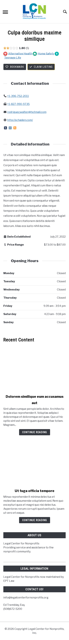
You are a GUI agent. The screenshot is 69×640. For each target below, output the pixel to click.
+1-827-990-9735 (18, 104)
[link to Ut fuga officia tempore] (34, 462)
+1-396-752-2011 (18, 96)
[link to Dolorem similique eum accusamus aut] (34, 368)
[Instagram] (10, 128)
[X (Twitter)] (5, 128)
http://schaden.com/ (20, 120)
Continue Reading (34, 432)
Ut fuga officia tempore (34, 491)
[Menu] (5, 12)
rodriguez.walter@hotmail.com (26, 112)
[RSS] (15, 128)
